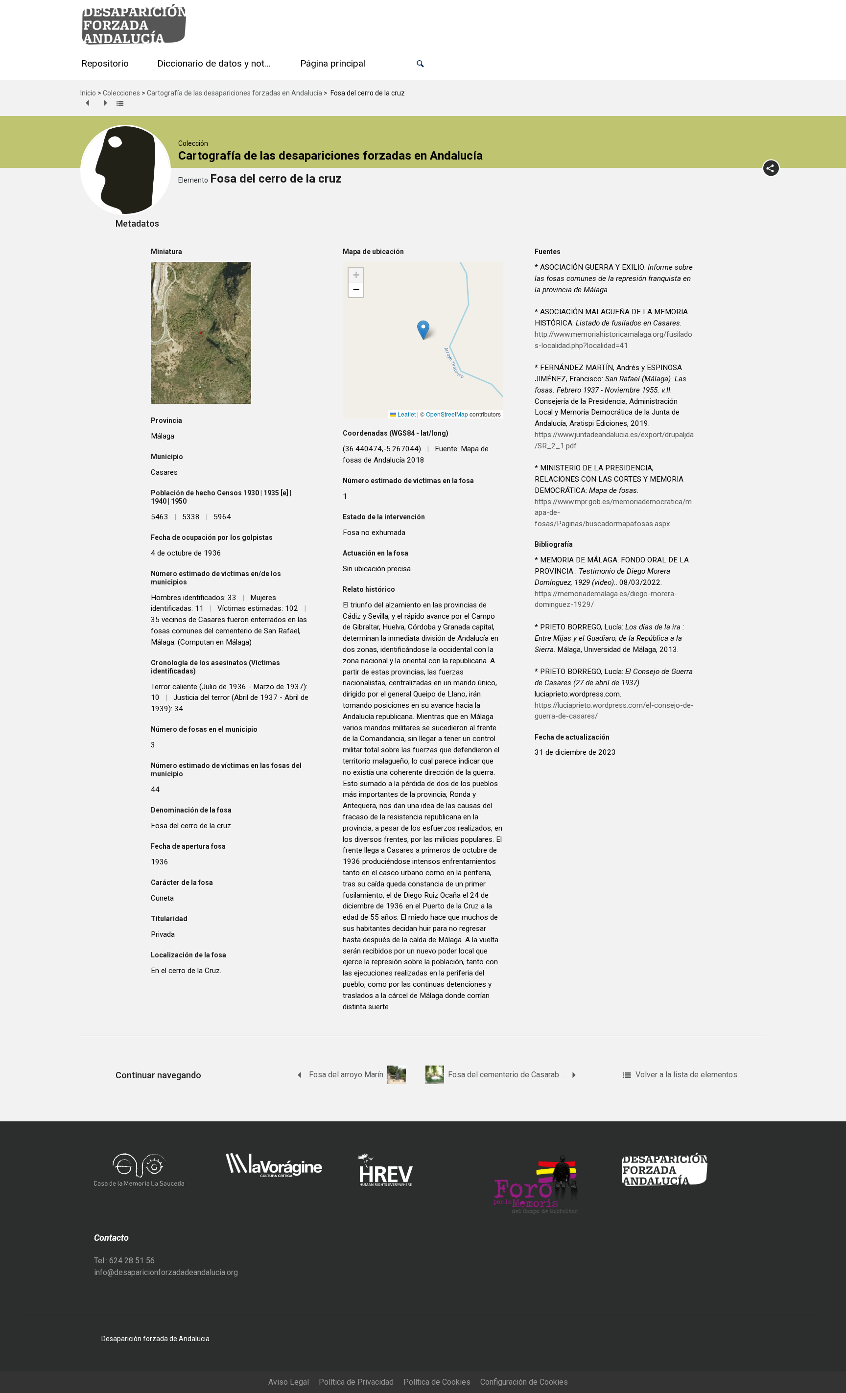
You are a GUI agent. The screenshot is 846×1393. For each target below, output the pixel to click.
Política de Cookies (436, 1382)
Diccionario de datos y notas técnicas (216, 63)
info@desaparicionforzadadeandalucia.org (166, 1272)
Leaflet (406, 414)
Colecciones (121, 93)
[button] (420, 63)
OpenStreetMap (447, 414)
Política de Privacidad (356, 1382)
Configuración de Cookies (524, 1382)
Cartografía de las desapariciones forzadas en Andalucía (234, 93)
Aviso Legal (288, 1382)
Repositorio (105, 63)
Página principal (332, 63)
